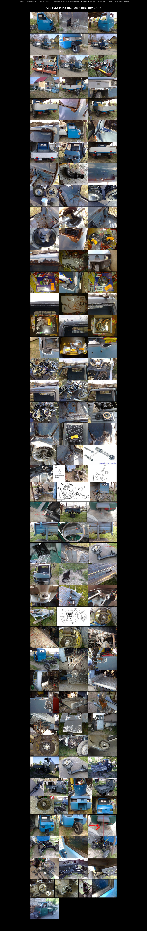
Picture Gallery (75, 1)
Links (110, 1)
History (92, 1)
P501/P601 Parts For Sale (60, 1)
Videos (85, 1)
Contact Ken (101, 1)
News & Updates (31, 1)
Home (21, 1)
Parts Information (44, 1)
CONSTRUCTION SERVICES (122, 1)
